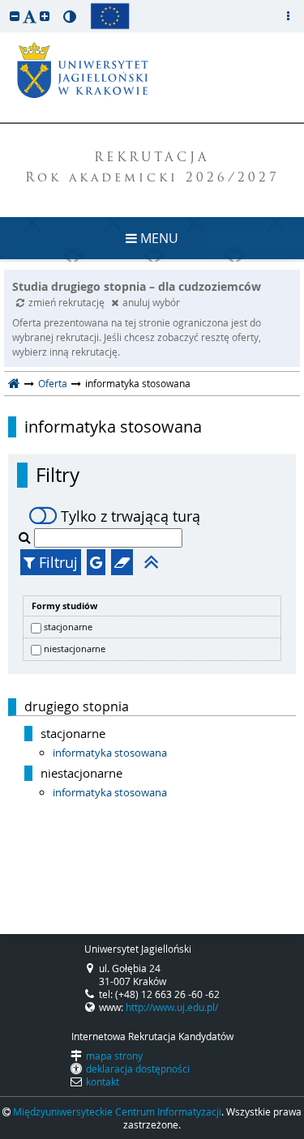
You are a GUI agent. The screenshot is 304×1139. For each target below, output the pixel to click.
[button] (14, 15)
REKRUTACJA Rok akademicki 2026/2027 (152, 168)
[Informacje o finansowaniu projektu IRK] (110, 16)
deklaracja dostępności (138, 1068)
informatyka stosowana (113, 426)
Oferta (52, 383)
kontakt (102, 1081)
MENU (157, 238)
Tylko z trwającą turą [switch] (130, 516)
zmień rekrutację (67, 302)
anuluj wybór (151, 302)
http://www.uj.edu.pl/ (172, 1006)
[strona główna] (14, 383)
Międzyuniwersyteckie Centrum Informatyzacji (117, 1111)
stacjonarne (68, 627)
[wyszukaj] (26, 537)
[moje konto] (288, 16)
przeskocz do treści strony (4, 4)
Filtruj (56, 562)
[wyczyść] (122, 562)
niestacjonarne (74, 648)
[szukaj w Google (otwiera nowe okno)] (96, 562)
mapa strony (114, 1055)
